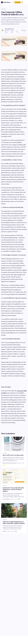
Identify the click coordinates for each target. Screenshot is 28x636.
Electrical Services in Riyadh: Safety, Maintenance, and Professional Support (13, 489)
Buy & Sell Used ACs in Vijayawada (13, 455)
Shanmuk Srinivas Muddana (10, 463)
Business (3, 9)
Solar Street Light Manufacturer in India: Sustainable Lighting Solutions (14, 522)
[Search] (12, 2)
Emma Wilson (6, 499)
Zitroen (4, 531)
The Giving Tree (9, 29)
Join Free (17, 2)
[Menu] (22, 2)
